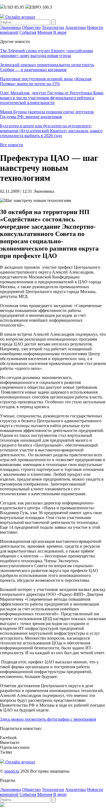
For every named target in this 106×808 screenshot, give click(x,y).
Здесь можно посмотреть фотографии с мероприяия (48, 719)
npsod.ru (11, 771)
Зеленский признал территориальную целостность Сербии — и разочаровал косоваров (47, 67)
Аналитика (75, 27)
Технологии (53, 27)
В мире (60, 32)
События (28, 32)
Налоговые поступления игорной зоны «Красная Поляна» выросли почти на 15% (45, 81)
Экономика (10, 27)
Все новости (11, 144)
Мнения (44, 32)
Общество (31, 27)
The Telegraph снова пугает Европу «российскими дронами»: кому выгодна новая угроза (46, 53)
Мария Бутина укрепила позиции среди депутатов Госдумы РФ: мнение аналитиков (47, 114)
